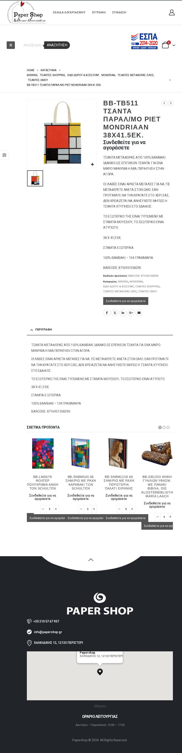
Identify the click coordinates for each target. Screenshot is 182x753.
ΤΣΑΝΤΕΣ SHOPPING (147, 286)
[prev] (164, 103)
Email (138, 312)
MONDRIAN (136, 281)
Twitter (114, 312)
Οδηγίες (100, 706)
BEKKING (123, 281)
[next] (171, 103)
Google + (131, 312)
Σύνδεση (119, 12)
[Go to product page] (42, 453)
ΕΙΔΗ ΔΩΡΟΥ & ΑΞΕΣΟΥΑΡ (118, 286)
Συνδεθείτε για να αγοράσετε (126, 301)
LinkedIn (123, 312)
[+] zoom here (88, 661)
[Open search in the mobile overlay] (44, 45)
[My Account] (171, 12)
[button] (11, 45)
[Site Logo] (27, 12)
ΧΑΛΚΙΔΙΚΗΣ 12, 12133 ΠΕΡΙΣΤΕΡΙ (58, 642)
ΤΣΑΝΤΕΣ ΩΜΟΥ (147, 291)
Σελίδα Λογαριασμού (69, 12)
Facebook (106, 312)
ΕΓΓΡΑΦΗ (99, 12)
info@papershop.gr (48, 632)
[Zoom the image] (100, 594)
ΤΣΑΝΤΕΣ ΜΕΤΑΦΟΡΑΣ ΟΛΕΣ (120, 291)
